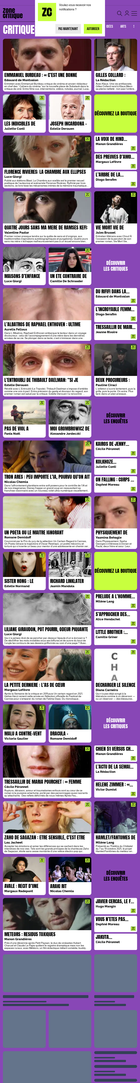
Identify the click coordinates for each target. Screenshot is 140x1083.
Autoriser (93, 29)
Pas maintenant (68, 29)
